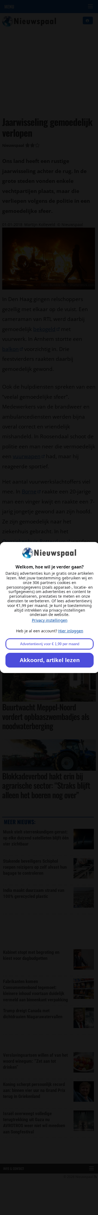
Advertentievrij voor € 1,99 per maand (49, 644)
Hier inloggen (70, 630)
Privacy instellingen (50, 620)
